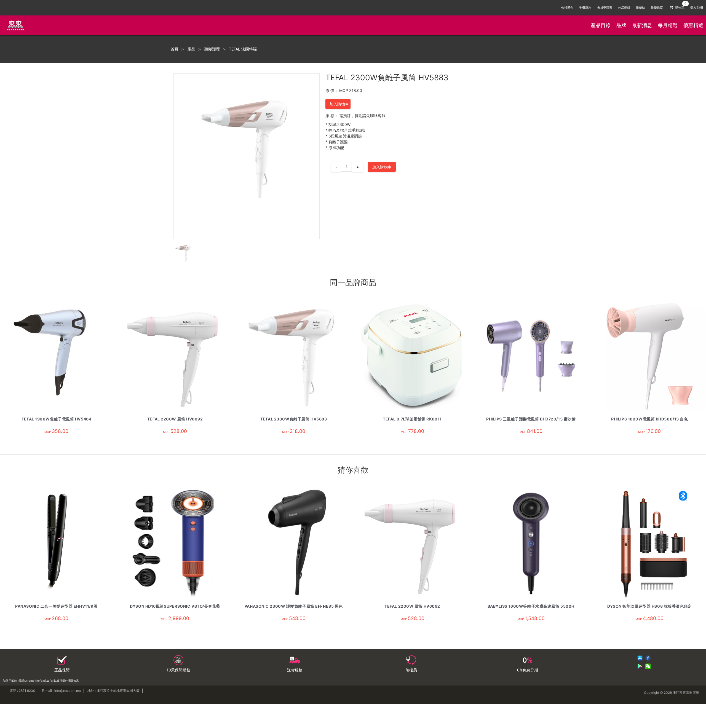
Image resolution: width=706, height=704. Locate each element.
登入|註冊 (696, 7)
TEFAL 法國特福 (243, 49)
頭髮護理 (212, 49)
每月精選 (668, 25)
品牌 (621, 25)
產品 (191, 49)
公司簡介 (567, 7)
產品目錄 (601, 25)
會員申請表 (604, 7)
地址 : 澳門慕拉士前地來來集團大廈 (113, 691)
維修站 (640, 7)
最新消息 (642, 25)
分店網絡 (624, 7)
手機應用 (585, 7)
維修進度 (657, 7)
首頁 (174, 49)
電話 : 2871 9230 (22, 691)
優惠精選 (693, 25)
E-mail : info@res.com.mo (61, 691)
